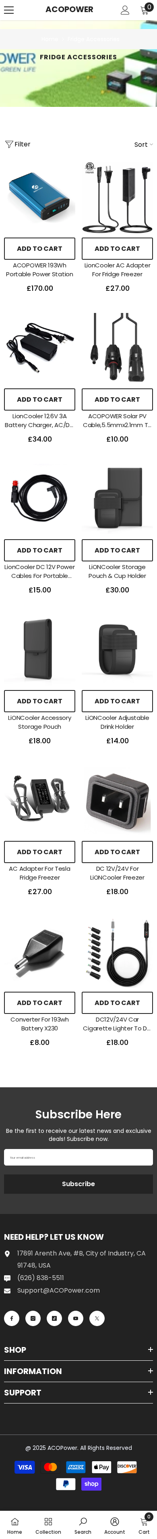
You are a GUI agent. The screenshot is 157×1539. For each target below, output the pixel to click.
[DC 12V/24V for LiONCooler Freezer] (117, 801)
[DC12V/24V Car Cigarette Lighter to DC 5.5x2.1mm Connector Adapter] (117, 952)
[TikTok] (54, 1318)
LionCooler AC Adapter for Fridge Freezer (118, 269)
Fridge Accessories (94, 39)
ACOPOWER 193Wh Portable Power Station (39, 269)
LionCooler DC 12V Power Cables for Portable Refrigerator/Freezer (39, 571)
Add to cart (39, 248)
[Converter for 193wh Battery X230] (39, 952)
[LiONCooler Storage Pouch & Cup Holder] (117, 499)
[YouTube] (75, 1318)
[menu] (9, 10)
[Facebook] (11, 1318)
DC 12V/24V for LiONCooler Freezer (117, 873)
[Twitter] (97, 1318)
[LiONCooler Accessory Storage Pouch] (39, 650)
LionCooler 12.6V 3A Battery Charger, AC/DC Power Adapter (39, 421)
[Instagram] (33, 1318)
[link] (83, 1524)
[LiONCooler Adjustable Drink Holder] (117, 650)
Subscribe (78, 1184)
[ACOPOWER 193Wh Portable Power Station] (39, 198)
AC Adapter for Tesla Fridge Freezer (39, 873)
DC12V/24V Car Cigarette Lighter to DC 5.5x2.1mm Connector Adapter (117, 1024)
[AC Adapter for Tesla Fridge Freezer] (39, 801)
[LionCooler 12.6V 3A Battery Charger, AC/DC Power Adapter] (39, 348)
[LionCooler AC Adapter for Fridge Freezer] (117, 198)
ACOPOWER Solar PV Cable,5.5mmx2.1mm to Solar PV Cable (117, 421)
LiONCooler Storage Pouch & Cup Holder (117, 571)
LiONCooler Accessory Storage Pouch (39, 722)
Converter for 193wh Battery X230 (39, 1023)
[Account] (125, 10)
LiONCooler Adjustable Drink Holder (117, 722)
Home (49, 39)
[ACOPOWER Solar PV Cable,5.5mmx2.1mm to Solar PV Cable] (117, 348)
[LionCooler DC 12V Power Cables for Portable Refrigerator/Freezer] (39, 499)
